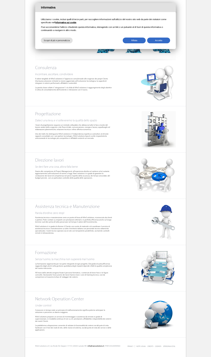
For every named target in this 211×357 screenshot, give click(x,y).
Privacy (130, 346)
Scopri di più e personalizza (57, 40)
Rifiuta (134, 40)
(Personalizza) (169, 346)
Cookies (158, 346)
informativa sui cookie (65, 22)
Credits (150, 346)
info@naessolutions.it (96, 346)
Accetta (158, 40)
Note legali (141, 346)
